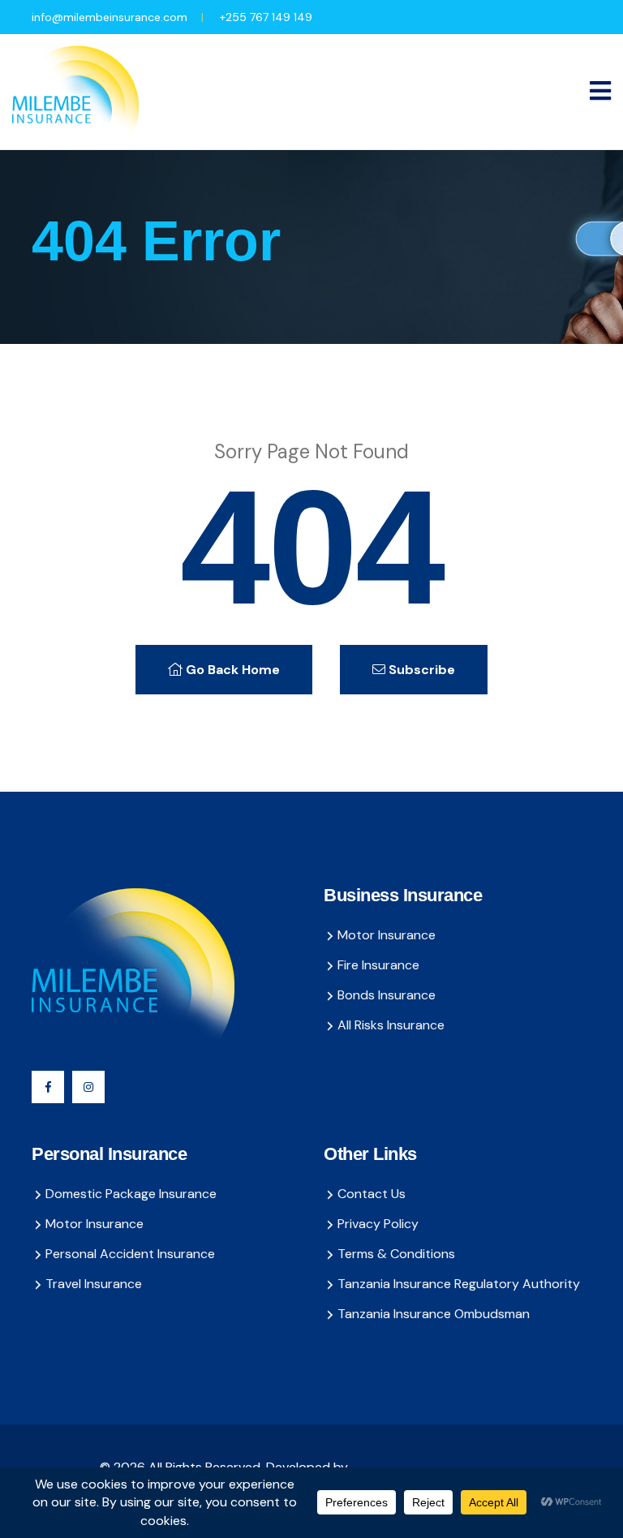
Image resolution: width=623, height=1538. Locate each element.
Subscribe (420, 669)
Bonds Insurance (386, 994)
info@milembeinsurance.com (109, 17)
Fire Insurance (378, 964)
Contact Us (371, 1193)
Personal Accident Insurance (130, 1253)
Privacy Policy (378, 1223)
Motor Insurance (386, 934)
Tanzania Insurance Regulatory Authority (458, 1283)
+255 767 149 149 (266, 17)
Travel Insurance (93, 1283)
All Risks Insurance (391, 1024)
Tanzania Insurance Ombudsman (433, 1313)
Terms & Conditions (396, 1253)
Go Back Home (231, 669)
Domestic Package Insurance (131, 1193)
